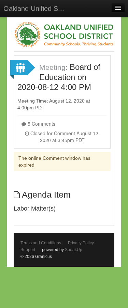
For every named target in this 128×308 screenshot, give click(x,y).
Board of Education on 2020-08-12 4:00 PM (58, 77)
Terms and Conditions (40, 243)
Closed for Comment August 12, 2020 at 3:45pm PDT (64, 136)
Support (27, 249)
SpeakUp (73, 249)
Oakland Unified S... (33, 8)
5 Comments (40, 123)
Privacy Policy (81, 243)
